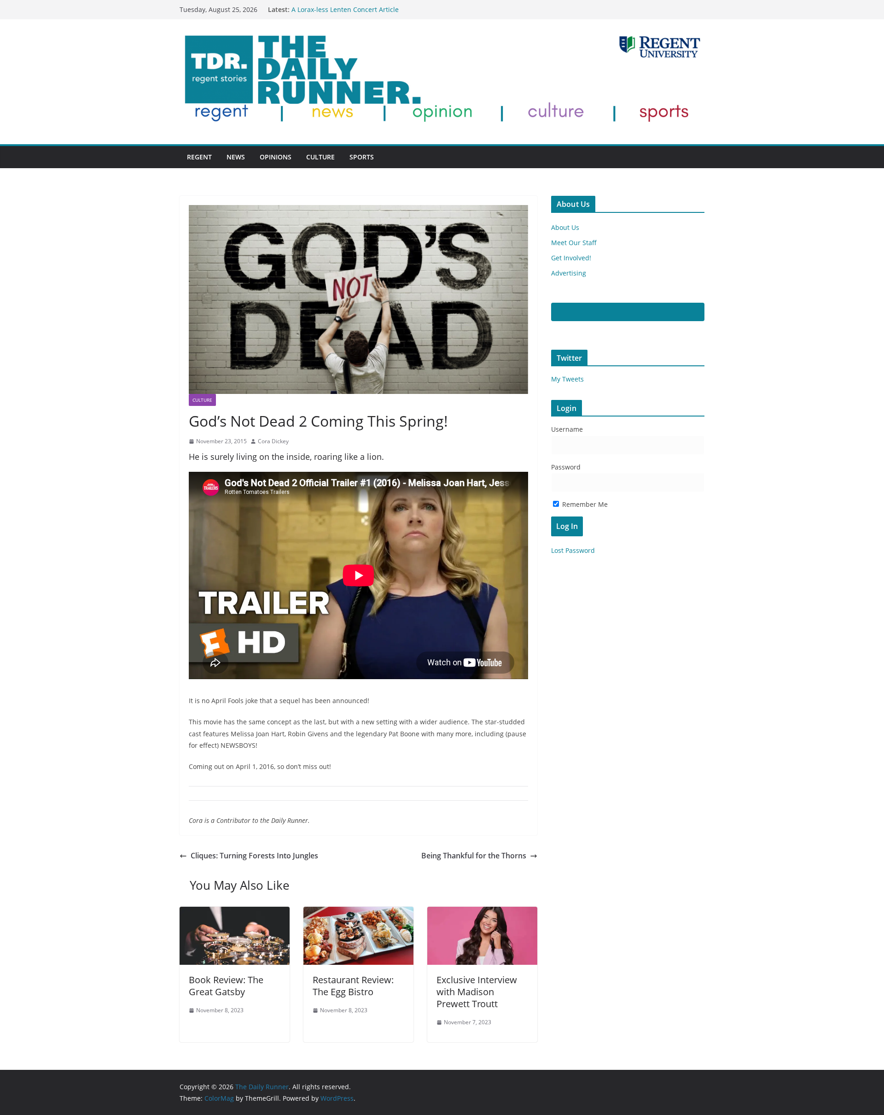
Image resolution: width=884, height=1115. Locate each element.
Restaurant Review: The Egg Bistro (353, 986)
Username (567, 429)
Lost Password (573, 550)
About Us (565, 227)
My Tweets (567, 379)
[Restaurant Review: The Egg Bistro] (358, 913)
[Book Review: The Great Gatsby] (235, 913)
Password (566, 467)
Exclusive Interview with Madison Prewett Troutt (476, 992)
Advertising (568, 273)
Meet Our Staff (574, 242)
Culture (320, 157)
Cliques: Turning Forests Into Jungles (254, 856)
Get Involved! (571, 257)
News (236, 157)
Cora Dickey (273, 441)
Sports (361, 157)
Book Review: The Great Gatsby (226, 986)
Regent (199, 157)
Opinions (275, 157)
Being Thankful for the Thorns (473, 856)
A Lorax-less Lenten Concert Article (345, 9)
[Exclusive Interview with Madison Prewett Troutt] (482, 913)
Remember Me (584, 504)
